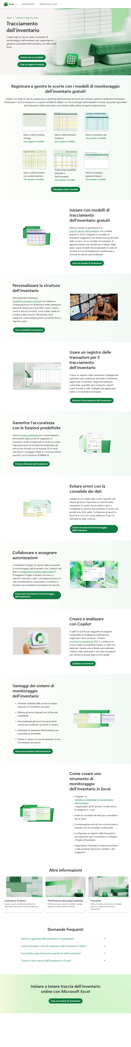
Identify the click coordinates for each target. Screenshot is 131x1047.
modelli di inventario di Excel (27, 301)
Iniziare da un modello (31, 57)
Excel (11, 4)
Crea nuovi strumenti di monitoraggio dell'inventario (34, 595)
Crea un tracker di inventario (87, 263)
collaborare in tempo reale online (38, 571)
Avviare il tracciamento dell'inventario (91, 400)
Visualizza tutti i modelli (65, 189)
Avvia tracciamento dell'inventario (33, 751)
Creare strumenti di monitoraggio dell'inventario (89, 529)
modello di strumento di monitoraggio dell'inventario (94, 801)
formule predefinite (28, 435)
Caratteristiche (28, 4)
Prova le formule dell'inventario (31, 464)
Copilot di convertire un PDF (83, 641)
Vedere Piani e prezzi (49, 4)
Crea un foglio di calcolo (32, 64)
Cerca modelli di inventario (29, 330)
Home (9, 18)
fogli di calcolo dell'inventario (84, 231)
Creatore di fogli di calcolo (26, 18)
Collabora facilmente (83, 663)
